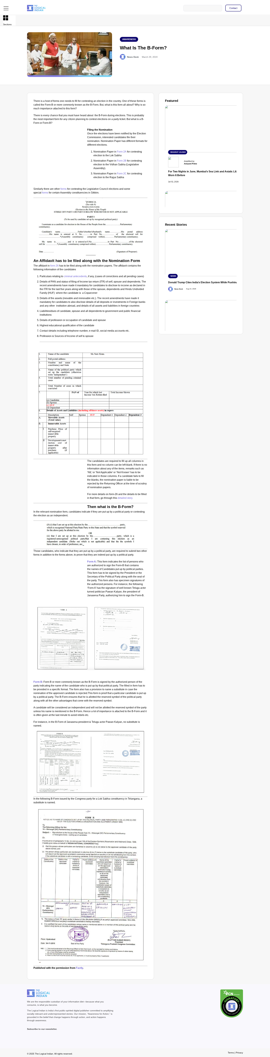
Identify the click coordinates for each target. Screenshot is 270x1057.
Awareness (129, 39)
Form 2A (121, 151)
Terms (231, 1052)
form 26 (54, 265)
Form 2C (122, 173)
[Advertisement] (59, 151)
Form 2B (121, 160)
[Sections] (5, 17)
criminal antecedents (75, 276)
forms (63, 189)
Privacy (239, 1052)
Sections (7, 24)
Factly (79, 968)
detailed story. (125, 498)
